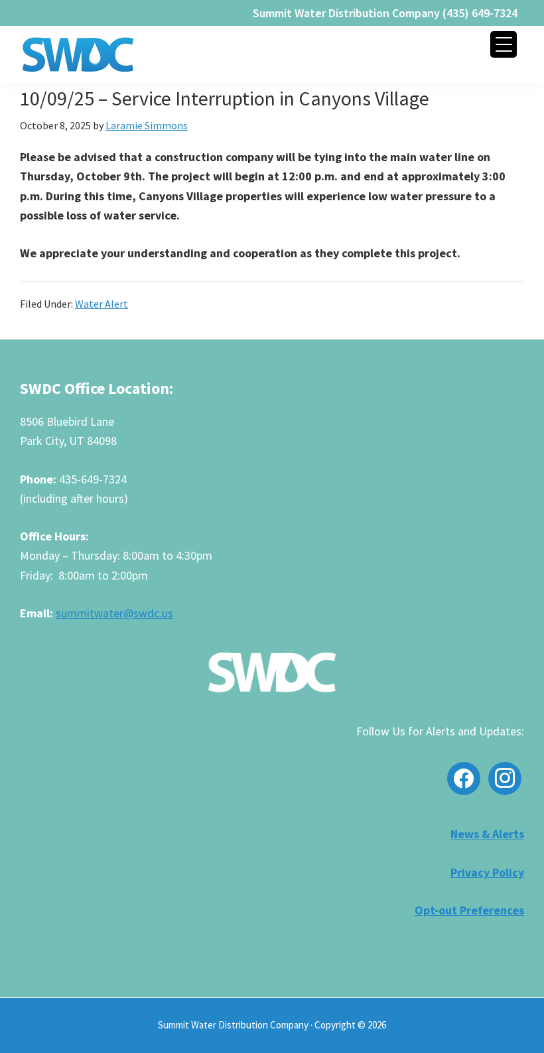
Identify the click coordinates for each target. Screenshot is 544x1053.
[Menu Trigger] (503, 44)
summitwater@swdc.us (114, 613)
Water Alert (101, 303)
